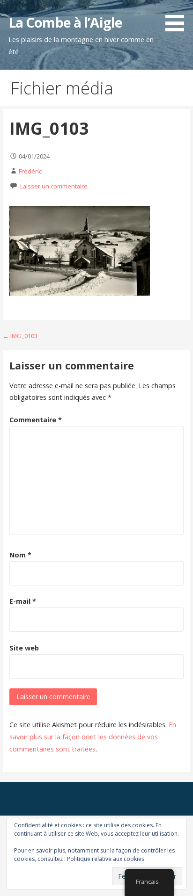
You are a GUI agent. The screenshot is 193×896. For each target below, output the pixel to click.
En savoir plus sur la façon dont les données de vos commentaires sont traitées (92, 736)
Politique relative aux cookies (105, 859)
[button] (178, 17)
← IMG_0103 (20, 336)
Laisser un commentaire (54, 186)
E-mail (22, 601)
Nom (20, 554)
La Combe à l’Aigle (65, 22)
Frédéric (30, 171)
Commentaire (35, 419)
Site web (24, 647)
